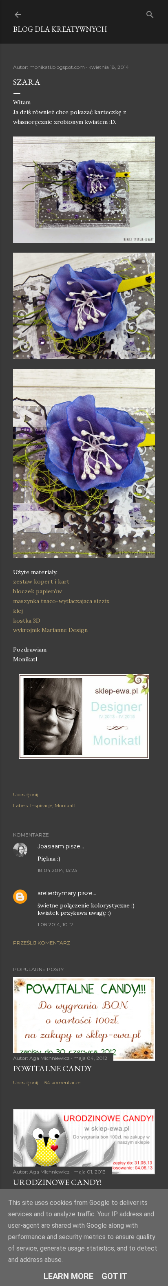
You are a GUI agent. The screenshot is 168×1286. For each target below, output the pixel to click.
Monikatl (65, 805)
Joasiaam (51, 846)
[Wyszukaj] (150, 13)
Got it (115, 1276)
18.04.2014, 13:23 (57, 870)
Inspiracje (41, 805)
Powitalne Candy (52, 1068)
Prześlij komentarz (41, 943)
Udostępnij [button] (25, 794)
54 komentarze (62, 1082)
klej (18, 610)
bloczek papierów (37, 591)
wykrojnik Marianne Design (50, 630)
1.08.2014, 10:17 (55, 924)
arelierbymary (57, 893)
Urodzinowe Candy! (57, 1182)
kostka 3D (26, 620)
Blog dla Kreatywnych (60, 29)
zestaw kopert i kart (41, 581)
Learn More (68, 1276)
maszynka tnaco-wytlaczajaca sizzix (61, 601)
